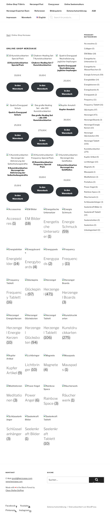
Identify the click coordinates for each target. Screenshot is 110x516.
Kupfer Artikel (90, 157)
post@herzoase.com (22, 478)
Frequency (88, 99)
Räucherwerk (90, 197)
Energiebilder (89, 79)
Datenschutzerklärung (77, 11)
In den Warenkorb (17, 87)
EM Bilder (88, 53)
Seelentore (89, 225)
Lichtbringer (89, 162)
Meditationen (90, 177)
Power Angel (89, 187)
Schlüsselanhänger (92, 202)
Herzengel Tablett (91, 141)
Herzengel (88, 115)
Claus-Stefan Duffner (15, 490)
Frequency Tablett (92, 105)
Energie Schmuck (91, 75)
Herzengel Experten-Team (17, 11)
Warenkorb (26, 17)
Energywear (53, 4)
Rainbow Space (91, 192)
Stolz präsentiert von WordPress (82, 507)
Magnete (88, 167)
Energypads (89, 94)
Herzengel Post (36, 4)
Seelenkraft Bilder (92, 207)
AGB (94, 11)
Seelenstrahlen (90, 220)
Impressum (11, 17)
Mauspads (88, 172)
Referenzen (39, 11)
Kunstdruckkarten (92, 149)
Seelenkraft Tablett (92, 212)
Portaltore (88, 182)
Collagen (88, 48)
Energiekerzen (90, 84)
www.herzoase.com (14, 481)
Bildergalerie (56, 11)
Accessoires (89, 43)
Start (8, 35)
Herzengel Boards (91, 120)
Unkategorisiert (90, 230)
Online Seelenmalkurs (74, 4)
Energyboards (90, 90)
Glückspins (89, 110)
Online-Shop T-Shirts (15, 4)
